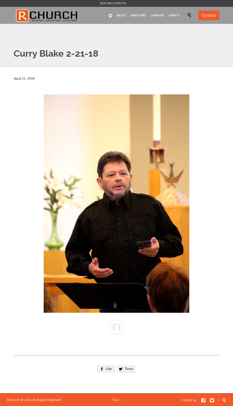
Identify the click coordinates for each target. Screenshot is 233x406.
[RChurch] (47, 15)
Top (115, 400)
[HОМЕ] (110, 15)
